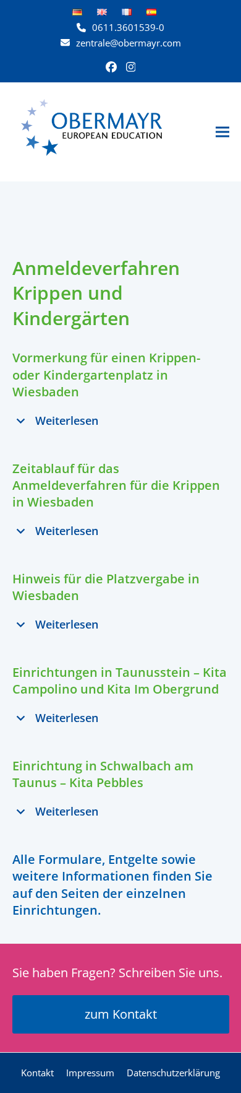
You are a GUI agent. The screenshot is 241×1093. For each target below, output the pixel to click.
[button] (222, 131)
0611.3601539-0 (128, 27)
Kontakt (37, 1072)
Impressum (90, 1072)
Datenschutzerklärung (173, 1072)
